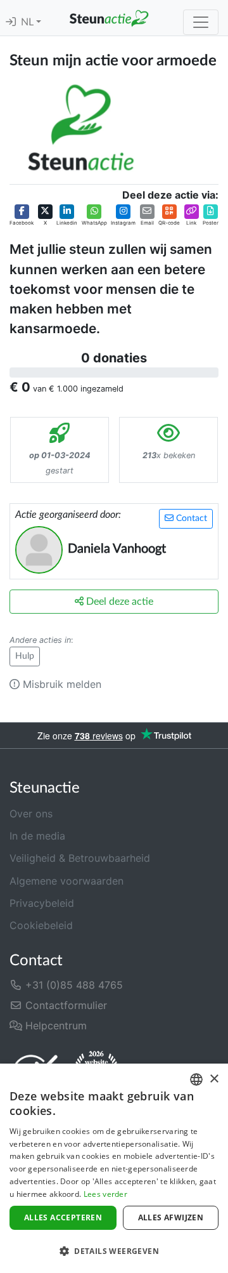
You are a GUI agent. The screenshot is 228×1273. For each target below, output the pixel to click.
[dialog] (114, 1168)
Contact (190, 518)
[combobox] (196, 1079)
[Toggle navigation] (200, 22)
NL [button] (28, 22)
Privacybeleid (42, 903)
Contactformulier (64, 1005)
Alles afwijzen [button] (171, 1217)
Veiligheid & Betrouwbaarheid (80, 858)
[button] (22, 215)
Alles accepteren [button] (63, 1217)
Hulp (24, 656)
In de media (37, 835)
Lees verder (105, 1194)
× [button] (213, 1079)
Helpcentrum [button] (54, 1025)
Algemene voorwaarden (67, 880)
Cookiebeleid (41, 925)
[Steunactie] (109, 17)
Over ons (31, 813)
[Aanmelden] (10, 22)
